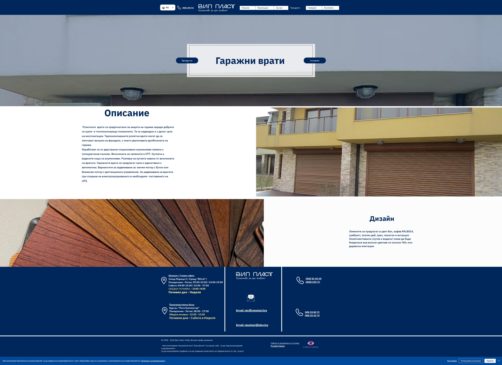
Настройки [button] (452, 361)
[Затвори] (498, 361)
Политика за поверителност (153, 361)
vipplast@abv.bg (256, 325)
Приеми (490, 361)
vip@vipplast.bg (255, 310)
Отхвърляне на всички (471, 361)
